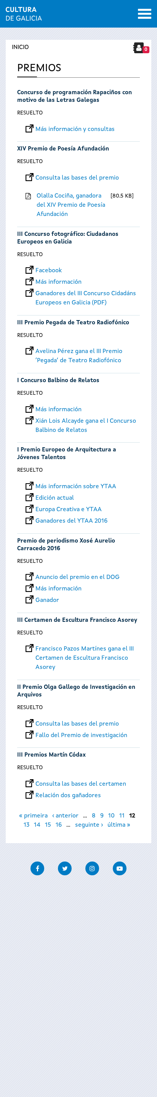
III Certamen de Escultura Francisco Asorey (77, 620)
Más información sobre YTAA (75, 487)
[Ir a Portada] (24, 16)
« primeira (33, 816)
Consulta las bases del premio (77, 178)
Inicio (20, 47)
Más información (58, 282)
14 (37, 825)
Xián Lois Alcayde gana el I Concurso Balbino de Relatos (85, 421)
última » (118, 825)
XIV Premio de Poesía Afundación (63, 149)
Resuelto (30, 113)
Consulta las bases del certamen (80, 784)
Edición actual (54, 498)
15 (48, 825)
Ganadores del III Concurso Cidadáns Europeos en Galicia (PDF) (85, 294)
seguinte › (89, 825)
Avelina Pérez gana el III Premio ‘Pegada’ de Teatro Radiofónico (78, 351)
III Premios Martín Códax (51, 755)
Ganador (47, 600)
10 (111, 816)
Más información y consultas (75, 129)
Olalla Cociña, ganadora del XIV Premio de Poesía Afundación (71, 205)
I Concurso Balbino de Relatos (58, 381)
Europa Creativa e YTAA (68, 510)
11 (122, 816)
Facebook (48, 271)
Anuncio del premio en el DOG (77, 577)
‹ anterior (65, 816)
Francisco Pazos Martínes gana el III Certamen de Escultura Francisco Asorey (84, 649)
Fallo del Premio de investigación (81, 735)
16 (59, 825)
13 (26, 825)
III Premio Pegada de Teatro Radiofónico (73, 323)
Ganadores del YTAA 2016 (71, 521)
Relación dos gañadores (68, 796)
